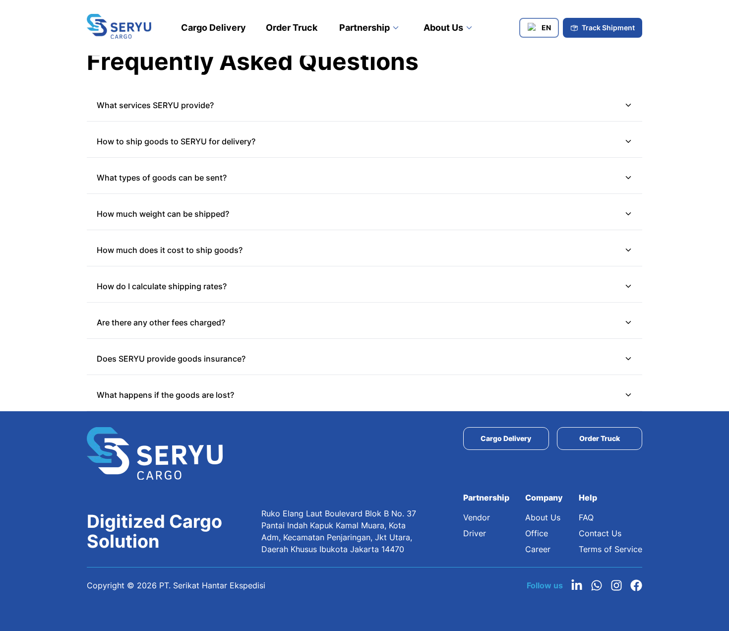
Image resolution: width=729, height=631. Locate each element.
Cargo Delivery (213, 27)
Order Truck (291, 27)
